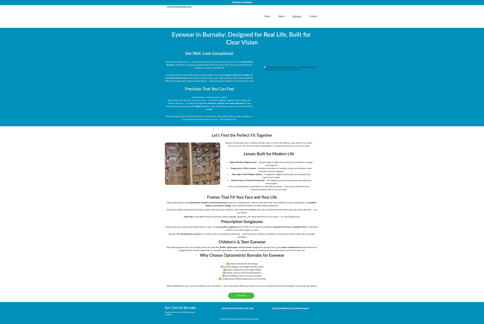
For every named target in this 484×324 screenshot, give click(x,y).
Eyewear (297, 16)
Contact (313, 16)
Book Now (241, 296)
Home (267, 16)
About (281, 16)
